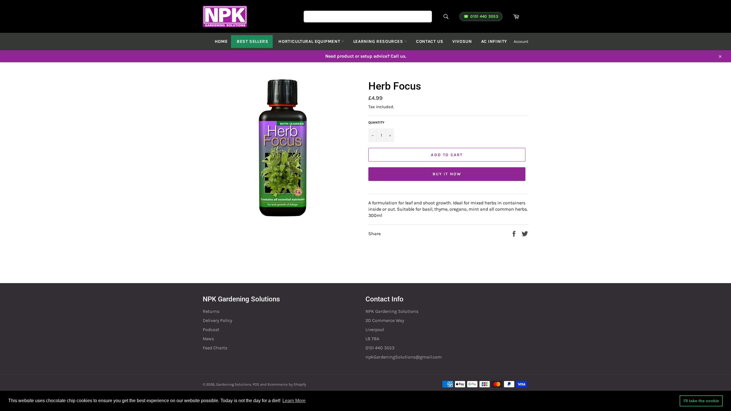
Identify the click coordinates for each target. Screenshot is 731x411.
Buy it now (447, 174)
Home (221, 41)
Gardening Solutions (233, 384)
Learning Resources (378, 41)
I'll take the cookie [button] (701, 400)
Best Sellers (252, 41)
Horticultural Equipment (309, 41)
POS (256, 384)
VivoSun (462, 41)
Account (521, 41)
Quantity (376, 122)
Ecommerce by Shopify (287, 384)
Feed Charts (215, 347)
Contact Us (429, 41)
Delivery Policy (217, 320)
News (208, 338)
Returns (211, 311)
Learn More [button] (294, 400)
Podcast (211, 329)
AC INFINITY (494, 41)
